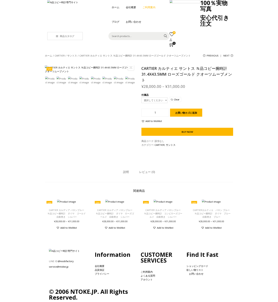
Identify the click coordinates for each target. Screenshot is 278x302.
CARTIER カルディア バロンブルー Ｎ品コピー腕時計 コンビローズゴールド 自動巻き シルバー (163, 213)
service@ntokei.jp (59, 266)
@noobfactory (66, 261)
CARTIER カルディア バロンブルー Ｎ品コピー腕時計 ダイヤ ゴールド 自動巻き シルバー (67, 213)
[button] (151, 121)
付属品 (145, 94)
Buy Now (187, 131)
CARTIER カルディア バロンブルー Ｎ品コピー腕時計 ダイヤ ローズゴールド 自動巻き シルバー (115, 213)
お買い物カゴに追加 (186, 112)
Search (165, 36)
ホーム (48, 55)
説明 (126, 172)
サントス (72, 55)
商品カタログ (67, 36)
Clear (177, 99)
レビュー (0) (147, 172)
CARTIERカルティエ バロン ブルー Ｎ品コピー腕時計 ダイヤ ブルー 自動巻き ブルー (212, 213)
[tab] (126, 172)
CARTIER (60, 55)
